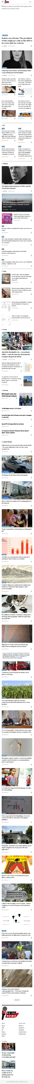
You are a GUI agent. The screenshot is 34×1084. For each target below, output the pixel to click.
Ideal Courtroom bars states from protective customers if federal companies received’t (8, 151)
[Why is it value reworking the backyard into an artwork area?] (6, 320)
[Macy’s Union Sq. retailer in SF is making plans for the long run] (17, 490)
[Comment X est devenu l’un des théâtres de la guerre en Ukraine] (17, 662)
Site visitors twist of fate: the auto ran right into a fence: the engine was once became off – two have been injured (25, 104)
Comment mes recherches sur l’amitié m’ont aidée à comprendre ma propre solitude (17, 962)
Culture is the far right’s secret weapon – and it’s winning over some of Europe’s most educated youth (16, 905)
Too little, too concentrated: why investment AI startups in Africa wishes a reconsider (16, 558)
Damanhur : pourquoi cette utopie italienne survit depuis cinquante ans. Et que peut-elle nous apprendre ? (16, 847)
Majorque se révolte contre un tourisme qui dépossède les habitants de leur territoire (15, 645)
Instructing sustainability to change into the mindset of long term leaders (22, 304)
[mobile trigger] (3, 2)
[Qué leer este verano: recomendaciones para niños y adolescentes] (17, 865)
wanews (5, 46)
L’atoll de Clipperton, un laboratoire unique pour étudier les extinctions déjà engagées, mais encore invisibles (16, 587)
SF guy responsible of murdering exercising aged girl (8, 1055)
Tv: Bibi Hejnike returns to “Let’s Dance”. (12, 408)
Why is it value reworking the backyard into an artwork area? (21, 317)
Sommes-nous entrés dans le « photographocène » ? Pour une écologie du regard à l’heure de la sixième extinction (15, 991)
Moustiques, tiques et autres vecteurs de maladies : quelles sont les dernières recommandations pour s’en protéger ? (17, 760)
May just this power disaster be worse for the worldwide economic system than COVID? (16, 204)
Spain (4, 271)
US (4, 125)
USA (3, 128)
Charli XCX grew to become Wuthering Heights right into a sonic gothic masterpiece (22, 216)
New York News (5, 472)
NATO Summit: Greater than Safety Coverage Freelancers (9, 395)
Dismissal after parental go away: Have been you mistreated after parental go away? (9, 81)
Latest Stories (7, 442)
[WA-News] (7, 2)
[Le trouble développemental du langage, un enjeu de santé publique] (17, 777)
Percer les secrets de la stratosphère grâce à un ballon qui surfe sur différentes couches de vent (16, 934)
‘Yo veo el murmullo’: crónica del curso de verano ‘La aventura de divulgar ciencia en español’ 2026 (16, 731)
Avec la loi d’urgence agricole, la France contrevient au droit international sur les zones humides (16, 702)
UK (2, 183)
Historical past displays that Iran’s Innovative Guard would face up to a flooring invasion (21, 290)
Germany (5, 35)
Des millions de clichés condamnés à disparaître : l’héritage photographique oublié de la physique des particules (16, 616)
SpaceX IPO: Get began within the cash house (13, 424)
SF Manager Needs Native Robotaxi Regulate (15, 475)
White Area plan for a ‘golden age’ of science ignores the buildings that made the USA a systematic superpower (25, 152)
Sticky (12, 472)
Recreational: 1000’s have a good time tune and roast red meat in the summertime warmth (8, 104)
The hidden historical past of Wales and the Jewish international (16, 187)
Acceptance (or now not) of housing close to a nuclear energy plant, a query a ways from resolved (11, 379)
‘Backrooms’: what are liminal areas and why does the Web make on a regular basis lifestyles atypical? (22, 277)
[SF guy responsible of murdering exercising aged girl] (17, 518)
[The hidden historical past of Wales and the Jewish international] (17, 175)
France (4, 554)
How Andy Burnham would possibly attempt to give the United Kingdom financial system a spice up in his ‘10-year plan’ (17, 240)
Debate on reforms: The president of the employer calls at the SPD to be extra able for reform (17, 40)
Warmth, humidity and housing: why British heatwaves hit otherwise (14, 252)
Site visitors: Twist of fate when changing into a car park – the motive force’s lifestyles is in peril (25, 82)
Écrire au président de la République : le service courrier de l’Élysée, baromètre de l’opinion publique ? (16, 818)
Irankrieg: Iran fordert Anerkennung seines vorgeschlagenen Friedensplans (16, 72)
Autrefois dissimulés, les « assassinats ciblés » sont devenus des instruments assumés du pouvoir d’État (16, 354)
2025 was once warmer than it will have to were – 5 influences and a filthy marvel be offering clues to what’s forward (9, 134)
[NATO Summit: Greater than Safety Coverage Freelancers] (25, 399)
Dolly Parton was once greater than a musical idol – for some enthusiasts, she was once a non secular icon (16, 447)
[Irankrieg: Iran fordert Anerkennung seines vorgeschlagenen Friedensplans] (17, 59)
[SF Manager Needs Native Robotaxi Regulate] (17, 464)
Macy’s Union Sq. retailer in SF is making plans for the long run (7, 1074)
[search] (26, 2)
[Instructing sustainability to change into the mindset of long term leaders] (6, 306)
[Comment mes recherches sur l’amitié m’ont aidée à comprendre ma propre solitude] (17, 950)
